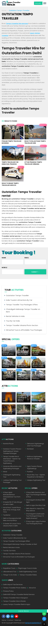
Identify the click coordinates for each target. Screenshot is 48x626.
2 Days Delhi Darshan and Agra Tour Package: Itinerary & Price (36, 494)
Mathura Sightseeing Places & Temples (34, 458)
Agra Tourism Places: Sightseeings (34, 467)
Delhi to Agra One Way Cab (35, 505)
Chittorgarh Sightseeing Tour (11, 476)
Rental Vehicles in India (15, 316)
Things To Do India (10, 575)
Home (4, 10)
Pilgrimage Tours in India (27, 568)
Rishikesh (30, 449)
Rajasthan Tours (9, 568)
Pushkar (30, 472)
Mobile (4, 268)
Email (26, 258)
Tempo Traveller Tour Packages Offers (22, 304)
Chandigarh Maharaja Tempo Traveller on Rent (23, 310)
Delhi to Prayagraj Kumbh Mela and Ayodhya (12, 519)
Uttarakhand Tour (9, 571)
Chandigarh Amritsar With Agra (35, 501)
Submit (34, 272)
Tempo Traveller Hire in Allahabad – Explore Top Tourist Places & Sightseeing (11, 460)
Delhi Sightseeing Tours (28, 571)
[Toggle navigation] (44, 3)
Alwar (5, 472)
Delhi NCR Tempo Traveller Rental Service (18, 594)
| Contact (10, 620)
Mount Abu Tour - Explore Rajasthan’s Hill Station (36, 476)
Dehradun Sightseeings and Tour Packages (35, 445)
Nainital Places (8, 444)
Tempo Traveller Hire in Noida (14, 601)
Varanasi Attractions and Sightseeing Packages (12, 467)
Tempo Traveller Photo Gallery (14, 588)
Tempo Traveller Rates (28, 575)
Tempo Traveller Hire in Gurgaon (15, 598)
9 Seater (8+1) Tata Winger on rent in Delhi (12, 503)
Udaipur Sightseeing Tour (36, 480)
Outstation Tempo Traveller (17, 295)
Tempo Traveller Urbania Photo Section (22, 325)
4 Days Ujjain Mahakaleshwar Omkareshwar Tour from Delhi (11, 495)
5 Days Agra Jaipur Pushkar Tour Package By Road (36, 522)
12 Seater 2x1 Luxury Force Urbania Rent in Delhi (12, 525)
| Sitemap (17, 620)
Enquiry (38, 3)
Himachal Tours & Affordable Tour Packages (24, 330)
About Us (32, 588)
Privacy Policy (8, 591)
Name (4, 258)
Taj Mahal (6, 515)
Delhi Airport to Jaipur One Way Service (35, 509)
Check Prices (23, 611)
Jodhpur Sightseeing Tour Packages (12, 481)
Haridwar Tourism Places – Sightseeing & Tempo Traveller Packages (12, 451)
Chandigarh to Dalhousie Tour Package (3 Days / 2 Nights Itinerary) (35, 516)
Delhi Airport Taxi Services (13, 584)
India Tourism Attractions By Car (19, 300)
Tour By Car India (13, 321)
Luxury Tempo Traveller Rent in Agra (16, 604)
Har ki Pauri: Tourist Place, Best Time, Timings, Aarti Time (12, 510)
